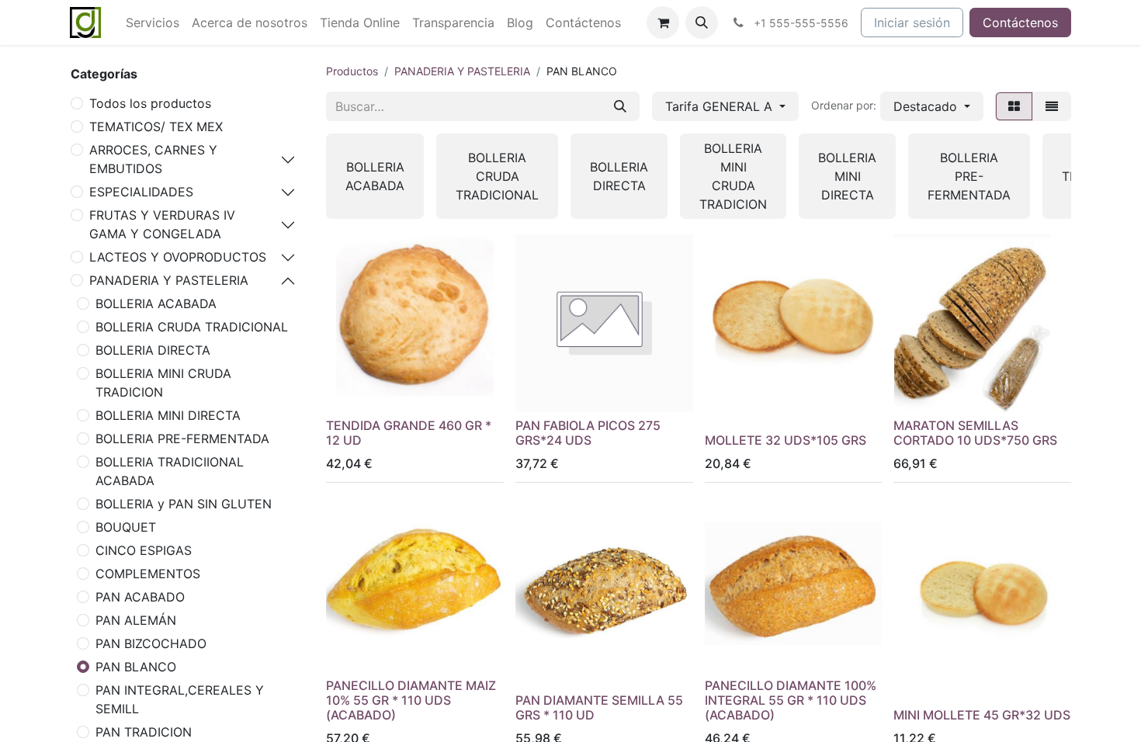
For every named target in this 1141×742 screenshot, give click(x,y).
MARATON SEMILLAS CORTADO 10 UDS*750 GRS (975, 433)
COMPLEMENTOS (147, 573)
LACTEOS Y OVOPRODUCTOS (177, 257)
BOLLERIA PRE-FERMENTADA (182, 438)
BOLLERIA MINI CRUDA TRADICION (163, 383)
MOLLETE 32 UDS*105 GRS (785, 440)
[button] (701, 22)
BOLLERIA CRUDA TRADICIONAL (191, 327)
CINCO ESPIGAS (143, 550)
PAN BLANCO (135, 666)
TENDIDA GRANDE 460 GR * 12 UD (408, 433)
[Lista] (1051, 106)
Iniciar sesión (912, 22)
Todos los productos (150, 103)
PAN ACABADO (140, 597)
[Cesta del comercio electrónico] (663, 22)
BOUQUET (125, 527)
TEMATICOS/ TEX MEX (156, 126)
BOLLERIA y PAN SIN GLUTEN (183, 503)
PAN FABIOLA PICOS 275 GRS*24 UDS (588, 433)
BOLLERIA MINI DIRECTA (168, 415)
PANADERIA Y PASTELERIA (168, 280)
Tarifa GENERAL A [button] (720, 106)
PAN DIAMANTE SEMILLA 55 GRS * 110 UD (599, 707)
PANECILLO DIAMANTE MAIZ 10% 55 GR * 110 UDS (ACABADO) (411, 700)
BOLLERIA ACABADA (156, 303)
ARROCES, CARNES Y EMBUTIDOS (153, 159)
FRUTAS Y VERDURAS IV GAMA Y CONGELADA (162, 224)
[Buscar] (620, 106)
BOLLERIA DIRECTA (152, 350)
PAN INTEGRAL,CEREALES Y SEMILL (179, 699)
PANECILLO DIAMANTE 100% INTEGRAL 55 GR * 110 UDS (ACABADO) (790, 700)
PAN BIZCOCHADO (150, 643)
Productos (352, 71)
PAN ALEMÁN (135, 620)
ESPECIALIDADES (141, 191)
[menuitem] (153, 22)
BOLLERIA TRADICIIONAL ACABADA (169, 471)
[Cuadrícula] (1014, 106)
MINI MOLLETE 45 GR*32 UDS (981, 715)
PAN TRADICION (143, 732)
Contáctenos (1020, 22)
